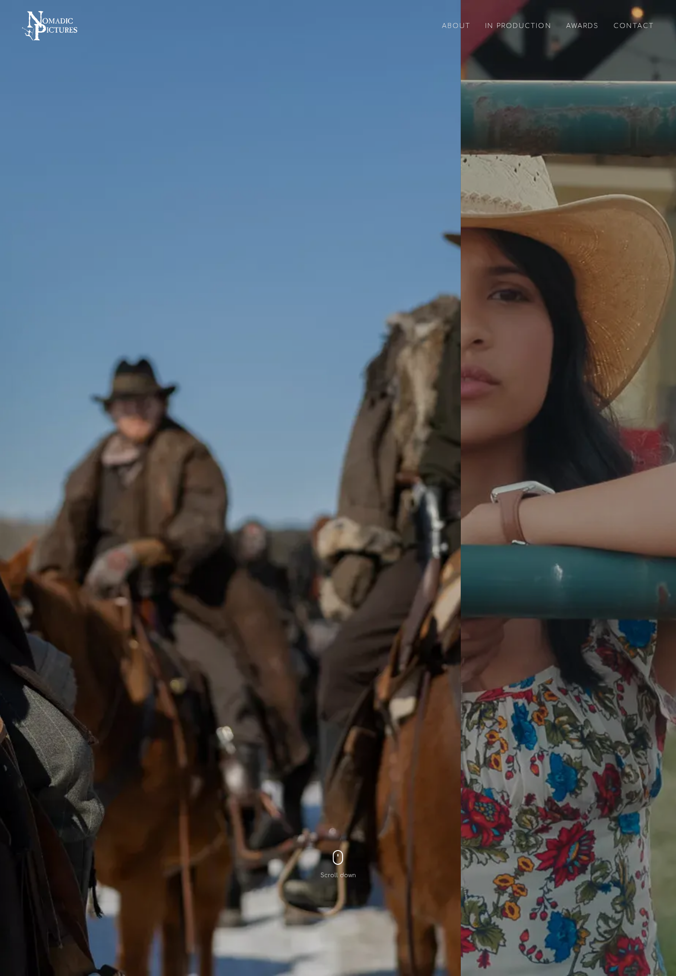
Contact (633, 26)
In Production (518, 26)
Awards (582, 26)
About (456, 26)
